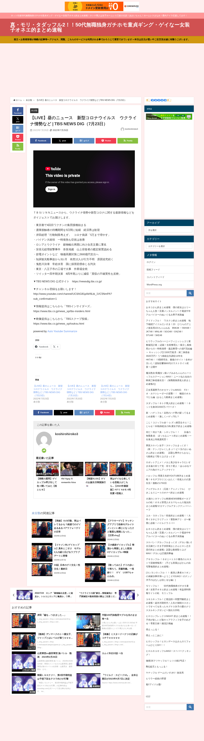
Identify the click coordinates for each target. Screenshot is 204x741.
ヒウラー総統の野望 (156, 678)
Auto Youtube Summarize (62, 331)
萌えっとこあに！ (155, 635)
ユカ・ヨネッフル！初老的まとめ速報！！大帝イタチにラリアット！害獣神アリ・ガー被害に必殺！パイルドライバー (168, 519)
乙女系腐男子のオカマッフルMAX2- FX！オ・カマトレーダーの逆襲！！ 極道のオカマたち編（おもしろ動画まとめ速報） (168, 393)
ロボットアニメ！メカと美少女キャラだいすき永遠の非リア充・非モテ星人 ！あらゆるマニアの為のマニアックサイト (168, 466)
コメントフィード (155, 277)
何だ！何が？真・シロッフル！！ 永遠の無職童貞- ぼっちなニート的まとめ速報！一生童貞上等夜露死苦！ (168, 436)
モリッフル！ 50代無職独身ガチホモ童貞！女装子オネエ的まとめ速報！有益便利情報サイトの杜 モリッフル (168, 589)
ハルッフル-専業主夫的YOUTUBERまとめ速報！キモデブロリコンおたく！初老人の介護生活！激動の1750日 (168, 479)
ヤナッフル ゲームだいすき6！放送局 (165, 673)
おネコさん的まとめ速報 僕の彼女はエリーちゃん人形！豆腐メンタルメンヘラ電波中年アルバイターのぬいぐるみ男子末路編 (168, 311)
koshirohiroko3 (131, 129)
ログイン (151, 262)
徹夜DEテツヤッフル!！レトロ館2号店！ (166, 661)
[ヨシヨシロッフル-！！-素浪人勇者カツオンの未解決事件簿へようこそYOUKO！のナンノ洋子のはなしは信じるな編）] (169, 576)
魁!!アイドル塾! (153, 684)
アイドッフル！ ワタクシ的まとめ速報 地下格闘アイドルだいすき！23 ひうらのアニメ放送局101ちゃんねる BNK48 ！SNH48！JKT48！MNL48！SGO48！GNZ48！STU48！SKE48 (168, 327)
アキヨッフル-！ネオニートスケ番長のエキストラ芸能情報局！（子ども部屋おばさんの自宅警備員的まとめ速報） (168, 563)
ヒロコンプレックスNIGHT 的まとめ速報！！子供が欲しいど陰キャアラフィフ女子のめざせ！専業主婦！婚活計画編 (169, 620)
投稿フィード (153, 269)
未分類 (34, 110)
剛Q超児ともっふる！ (157, 666)
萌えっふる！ (152, 629)
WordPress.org (154, 284)
